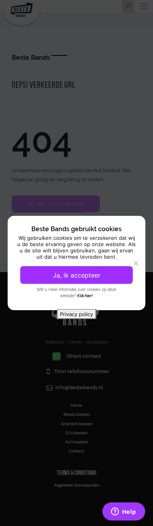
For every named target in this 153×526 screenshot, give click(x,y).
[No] (136, 263)
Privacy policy (76, 314)
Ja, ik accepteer (76, 275)
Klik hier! (85, 295)
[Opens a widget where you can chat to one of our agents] (123, 512)
